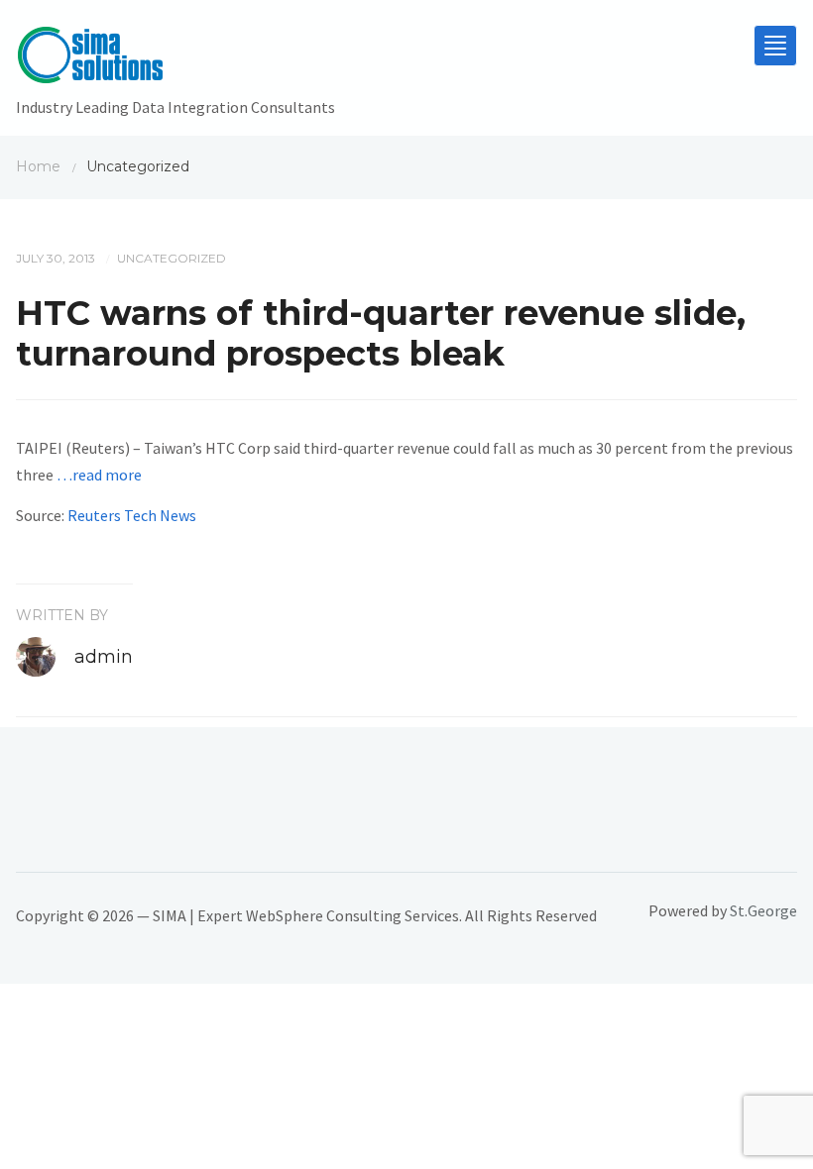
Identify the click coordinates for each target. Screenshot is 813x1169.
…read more (99, 474)
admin (103, 657)
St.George (763, 910)
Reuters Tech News (131, 515)
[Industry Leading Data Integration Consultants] (175, 59)
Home (38, 166)
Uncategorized (171, 258)
